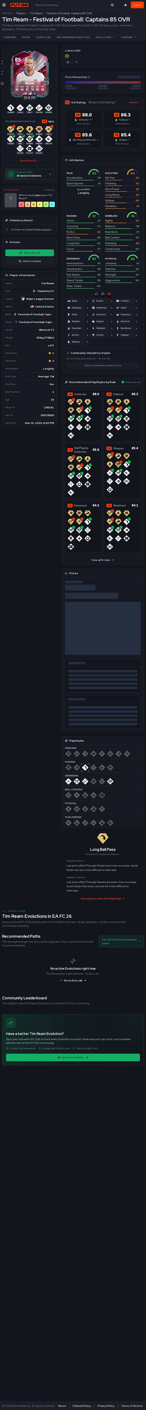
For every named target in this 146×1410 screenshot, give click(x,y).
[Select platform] (125, 5)
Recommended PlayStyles (73, 37)
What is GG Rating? (102, 102)
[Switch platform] (69, 62)
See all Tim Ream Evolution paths (119, 941)
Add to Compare (32, 261)
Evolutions (103, 37)
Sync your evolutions (73, 1057)
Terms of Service (132, 1406)
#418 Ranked (122, 123)
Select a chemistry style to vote (103, 365)
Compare (127, 37)
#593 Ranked (83, 123)
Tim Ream (36, 13)
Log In (137, 4)
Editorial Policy (82, 1406)
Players (21, 13)
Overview (10, 37)
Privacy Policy (106, 1406)
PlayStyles (43, 37)
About (62, 1406)
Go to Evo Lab (73, 980)
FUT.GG (7, 13)
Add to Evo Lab (32, 252)
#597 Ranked (122, 143)
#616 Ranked (83, 143)
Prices (26, 37)
